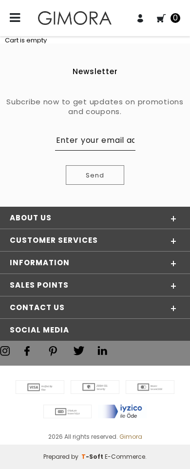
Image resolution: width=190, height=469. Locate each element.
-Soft (93, 456)
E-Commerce (125, 456)
